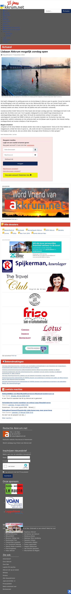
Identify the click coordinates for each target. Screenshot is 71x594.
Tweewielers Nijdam (30, 542)
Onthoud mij (9, 159)
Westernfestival (9, 230)
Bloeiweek (20, 230)
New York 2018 (25, 233)
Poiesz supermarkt (30, 544)
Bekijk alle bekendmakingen (11, 383)
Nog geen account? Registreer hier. (17, 175)
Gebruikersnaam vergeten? (12, 171)
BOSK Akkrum (49, 230)
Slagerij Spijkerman (30, 546)
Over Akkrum (7, 561)
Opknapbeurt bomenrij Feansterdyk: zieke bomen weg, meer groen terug (27, 410)
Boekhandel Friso (11, 540)
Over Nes (6, 564)
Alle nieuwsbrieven (9, 578)
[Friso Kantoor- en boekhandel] (35, 315)
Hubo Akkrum (10, 550)
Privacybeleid (23, 472)
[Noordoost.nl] (35, 349)
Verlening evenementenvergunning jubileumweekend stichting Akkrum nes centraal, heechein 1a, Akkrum (31, 369)
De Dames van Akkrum (31, 534)
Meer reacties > (7, 418)
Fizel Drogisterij (11, 548)
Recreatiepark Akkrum (34, 230)
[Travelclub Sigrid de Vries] (35, 282)
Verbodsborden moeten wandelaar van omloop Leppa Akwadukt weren (26, 403)
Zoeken (67, 11)
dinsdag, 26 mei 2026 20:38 (20, 396)
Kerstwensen (7, 589)
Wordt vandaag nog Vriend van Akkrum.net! (17, 443)
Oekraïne (61, 230)
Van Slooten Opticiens (31, 548)
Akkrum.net (9, 532)
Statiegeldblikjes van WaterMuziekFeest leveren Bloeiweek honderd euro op (28, 394)
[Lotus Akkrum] (35, 334)
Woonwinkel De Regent (31, 550)
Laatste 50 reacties (9, 567)
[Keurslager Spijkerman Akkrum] (35, 266)
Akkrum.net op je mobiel (11, 570)
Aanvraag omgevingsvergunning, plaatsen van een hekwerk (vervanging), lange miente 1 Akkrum (28, 375)
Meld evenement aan (9, 586)
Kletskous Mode (29, 536)
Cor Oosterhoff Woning (13, 544)
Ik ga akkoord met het (16, 472)
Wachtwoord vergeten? (10, 169)
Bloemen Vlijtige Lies (12, 538)
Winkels (5, 572)
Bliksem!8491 (10, 536)
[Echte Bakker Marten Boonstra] (35, 299)
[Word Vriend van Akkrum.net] (35, 202)
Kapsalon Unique (29, 540)
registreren (30, 145)
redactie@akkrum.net (18, 436)
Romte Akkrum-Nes (39, 233)
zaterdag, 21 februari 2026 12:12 (22, 412)
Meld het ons (51, 528)
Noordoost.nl (19, 439)
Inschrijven (7, 476)
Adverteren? (7, 559)
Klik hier (14, 355)
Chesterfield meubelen (13, 542)
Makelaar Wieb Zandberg (32, 538)
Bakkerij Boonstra (11, 534)
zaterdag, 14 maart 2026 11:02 (18, 405)
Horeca (5, 575)
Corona (6, 233)
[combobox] (53, 11)
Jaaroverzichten (8, 581)
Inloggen (20, 163)
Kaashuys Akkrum (30, 532)
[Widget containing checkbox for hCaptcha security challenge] (16, 466)
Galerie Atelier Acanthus (13, 546)
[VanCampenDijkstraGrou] (35, 250)
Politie (14, 233)
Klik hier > (15, 219)
